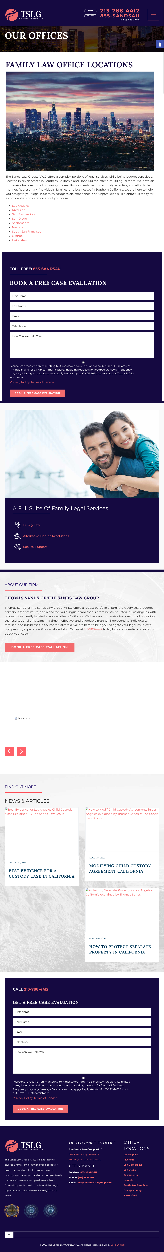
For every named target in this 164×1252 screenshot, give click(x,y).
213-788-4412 (120, 10)
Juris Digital (118, 1244)
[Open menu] (153, 14)
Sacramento (20, 223)
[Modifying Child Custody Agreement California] (122, 829)
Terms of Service (42, 382)
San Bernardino (23, 214)
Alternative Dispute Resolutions (46, 536)
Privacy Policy (20, 382)
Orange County (133, 1190)
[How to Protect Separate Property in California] (122, 910)
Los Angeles (20, 205)
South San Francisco (26, 231)
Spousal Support (35, 547)
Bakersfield (20, 240)
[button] (160, 44)
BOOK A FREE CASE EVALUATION (37, 393)
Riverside (18, 210)
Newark (17, 227)
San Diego (19, 218)
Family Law (31, 525)
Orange (17, 236)
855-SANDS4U (120, 15)
